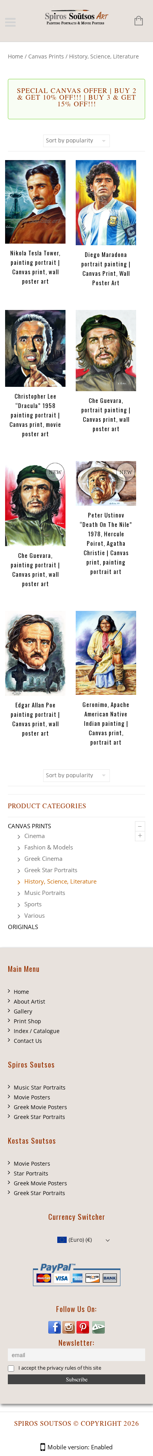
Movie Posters (32, 1097)
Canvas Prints (46, 56)
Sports (33, 904)
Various (34, 915)
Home (15, 56)
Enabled (102, 1447)
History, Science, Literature (60, 881)
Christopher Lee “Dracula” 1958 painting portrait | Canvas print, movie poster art (35, 415)
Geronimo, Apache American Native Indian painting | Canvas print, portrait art (105, 723)
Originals (23, 927)
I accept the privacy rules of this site (59, 1368)
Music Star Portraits (40, 1087)
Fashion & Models (48, 847)
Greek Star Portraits (50, 870)
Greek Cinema (43, 858)
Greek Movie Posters (40, 1107)
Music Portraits (44, 893)
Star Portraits (31, 1173)
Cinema (34, 836)
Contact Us (28, 1040)
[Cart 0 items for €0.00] (135, 21)
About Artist (29, 1001)
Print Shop (27, 1021)
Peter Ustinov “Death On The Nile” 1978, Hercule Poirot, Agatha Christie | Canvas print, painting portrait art (106, 543)
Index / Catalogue (37, 1031)
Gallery (23, 1011)
